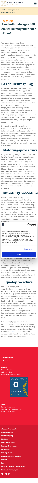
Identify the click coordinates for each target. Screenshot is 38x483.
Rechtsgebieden (6, 453)
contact (12, 331)
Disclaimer (4, 439)
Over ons (4, 460)
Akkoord (18, 255)
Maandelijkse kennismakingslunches (13, 466)
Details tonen (28, 249)
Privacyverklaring (7, 432)
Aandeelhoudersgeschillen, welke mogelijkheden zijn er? (12, 11)
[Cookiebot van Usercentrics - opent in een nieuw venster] (27, 224)
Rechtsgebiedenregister (9, 446)
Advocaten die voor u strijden (11, 456)
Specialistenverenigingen (9, 470)
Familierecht (5, 449)
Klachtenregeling (7, 436)
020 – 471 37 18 (6, 369)
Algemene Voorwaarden (9, 429)
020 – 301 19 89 (6, 372)
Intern (3, 463)
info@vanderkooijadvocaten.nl (11, 374)
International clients (8, 442)
